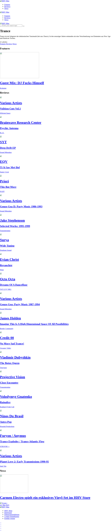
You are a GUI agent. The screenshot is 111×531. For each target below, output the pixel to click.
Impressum (8, 513)
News (6, 8)
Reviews (7, 6)
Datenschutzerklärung (11, 515)
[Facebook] (0, 524)
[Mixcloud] (0, 528)
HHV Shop (8, 511)
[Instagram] (0, 522)
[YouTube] (0, 526)
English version (9, 518)
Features (7, 5)
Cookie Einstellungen (11, 516)
